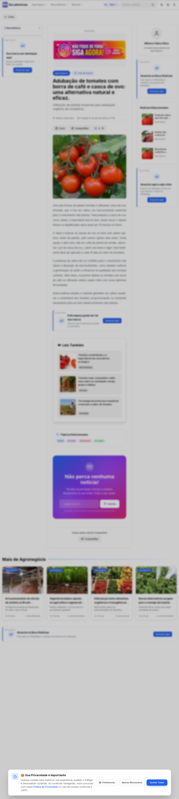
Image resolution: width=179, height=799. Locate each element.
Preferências (108, 782)
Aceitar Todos (157, 782)
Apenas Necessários (132, 782)
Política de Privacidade (45, 786)
